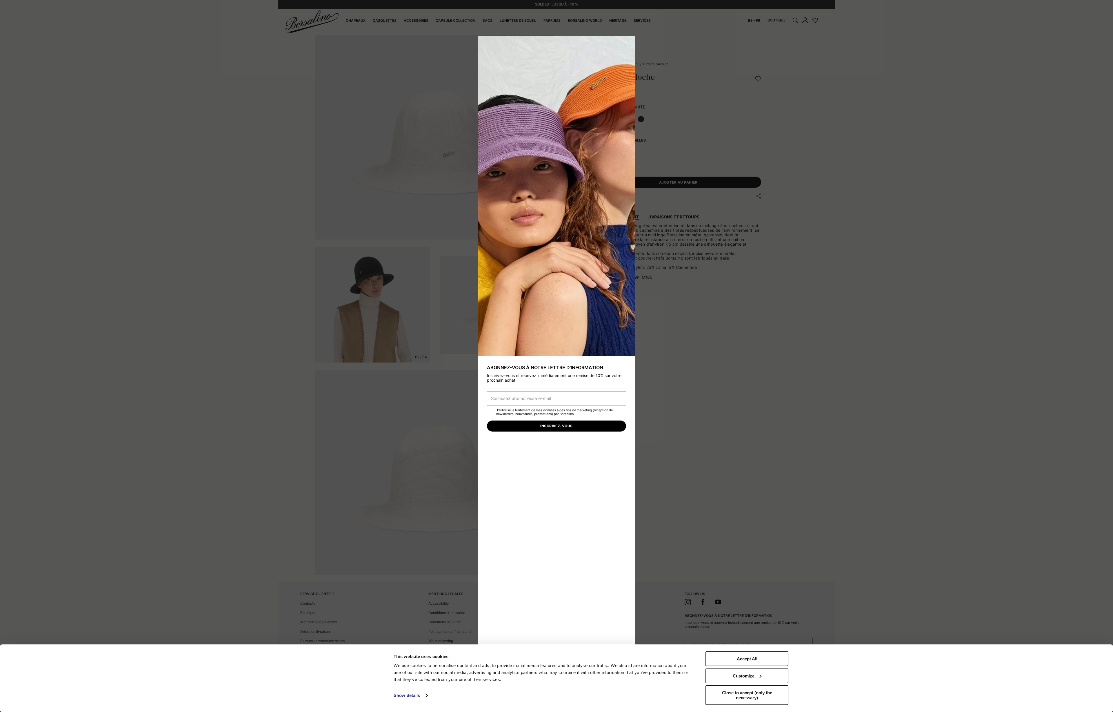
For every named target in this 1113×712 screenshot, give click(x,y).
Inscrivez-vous (556, 426)
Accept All (747, 658)
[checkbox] (490, 412)
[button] (628, 42)
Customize (743, 675)
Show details (407, 695)
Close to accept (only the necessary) (747, 695)
